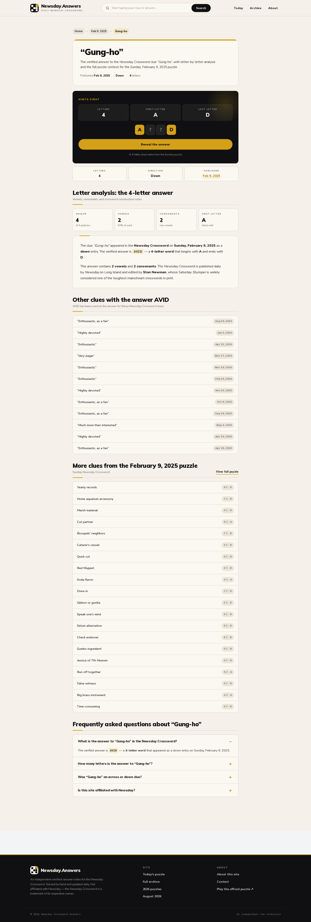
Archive (256, 8)
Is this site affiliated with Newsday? (106, 790)
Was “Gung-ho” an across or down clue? (110, 777)
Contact (223, 882)
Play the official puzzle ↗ (235, 889)
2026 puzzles (152, 889)
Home (79, 31)
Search (201, 8)
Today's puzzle (154, 874)
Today (238, 8)
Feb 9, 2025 (99, 31)
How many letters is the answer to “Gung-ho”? (115, 763)
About (273, 8)
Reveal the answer (155, 144)
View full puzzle (227, 471)
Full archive (151, 882)
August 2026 (152, 896)
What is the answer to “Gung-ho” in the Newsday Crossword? (127, 741)
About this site (228, 874)
